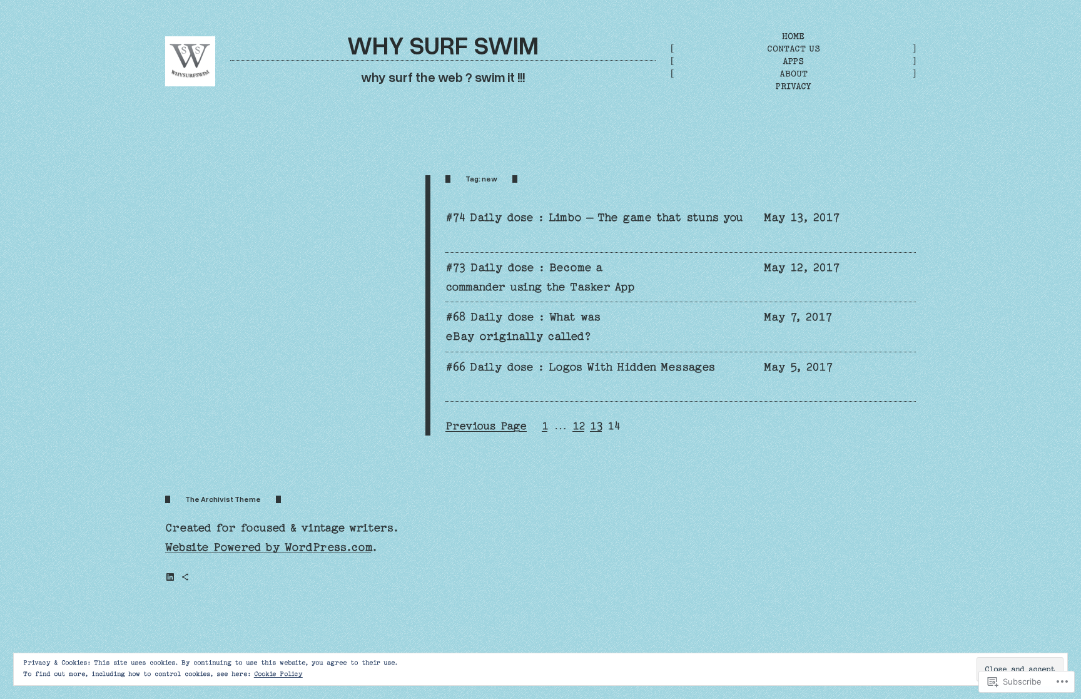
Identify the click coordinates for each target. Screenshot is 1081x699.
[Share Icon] (185, 577)
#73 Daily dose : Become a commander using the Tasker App (540, 277)
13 (596, 426)
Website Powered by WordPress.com (268, 547)
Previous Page (486, 426)
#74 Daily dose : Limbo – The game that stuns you (594, 217)
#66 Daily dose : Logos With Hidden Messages (580, 367)
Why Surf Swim (443, 44)
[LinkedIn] (170, 577)
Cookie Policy (278, 674)
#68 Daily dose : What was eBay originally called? (523, 327)
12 (578, 426)
